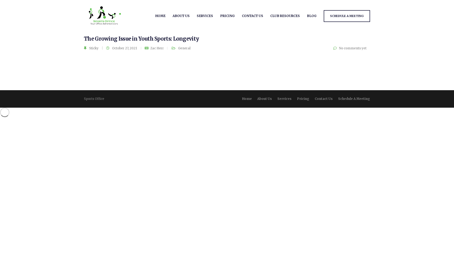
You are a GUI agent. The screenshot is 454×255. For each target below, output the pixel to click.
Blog (312, 16)
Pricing (227, 16)
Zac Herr (157, 48)
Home (160, 16)
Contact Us (252, 16)
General (184, 48)
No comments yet (353, 48)
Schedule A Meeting (347, 16)
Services (205, 16)
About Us (181, 16)
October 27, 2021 (125, 48)
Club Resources (285, 16)
